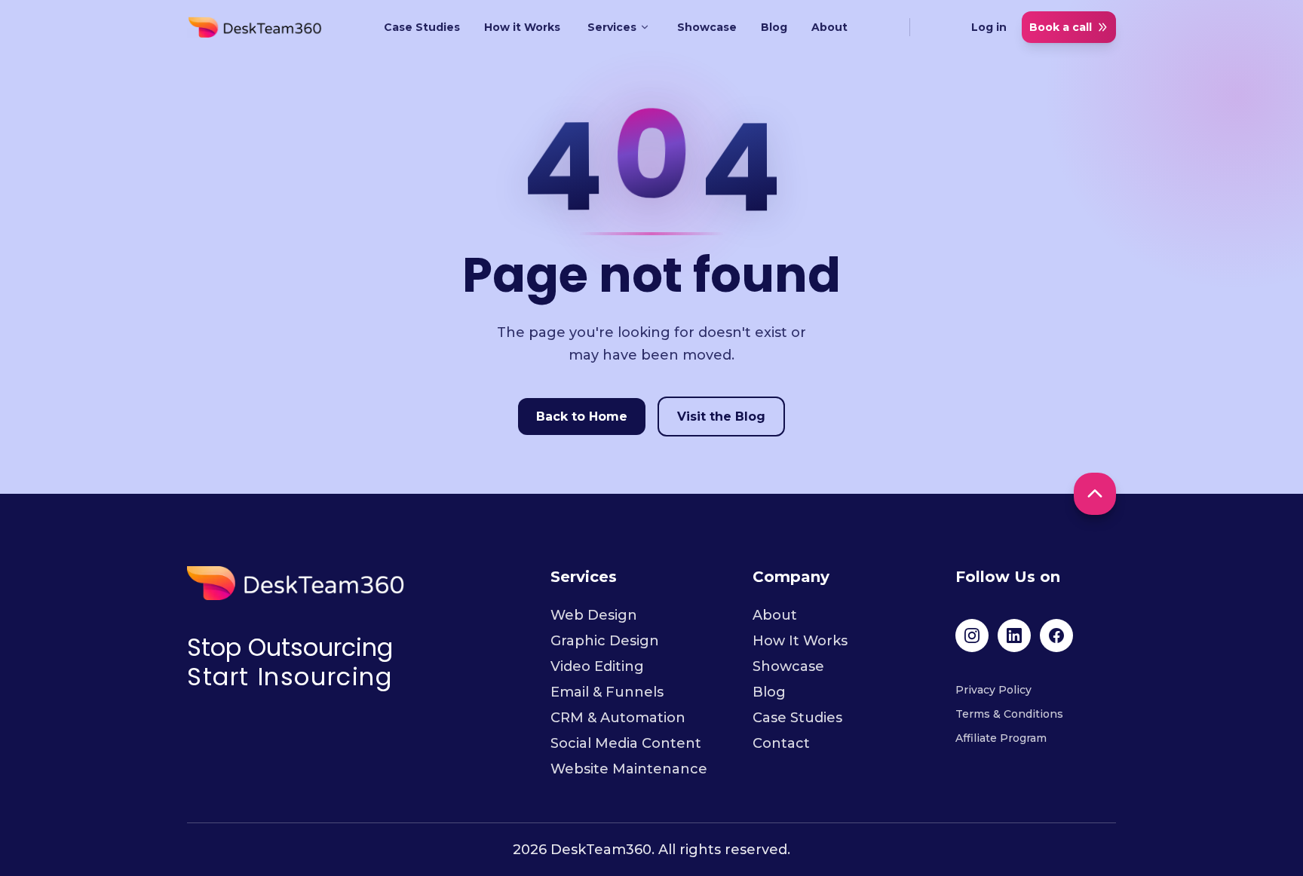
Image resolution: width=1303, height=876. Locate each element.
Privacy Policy (993, 690)
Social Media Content (625, 743)
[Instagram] (972, 635)
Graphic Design (604, 640)
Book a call (1060, 27)
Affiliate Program (1001, 738)
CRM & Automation (617, 717)
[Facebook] (1056, 635)
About (829, 27)
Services (611, 27)
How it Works (522, 27)
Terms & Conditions (1009, 714)
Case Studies (422, 27)
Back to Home (581, 416)
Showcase (707, 27)
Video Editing (597, 666)
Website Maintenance (628, 769)
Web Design (593, 615)
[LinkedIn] (1014, 635)
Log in (989, 27)
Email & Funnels (607, 692)
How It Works (800, 640)
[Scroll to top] (1095, 494)
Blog (774, 27)
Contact (781, 743)
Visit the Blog (721, 416)
